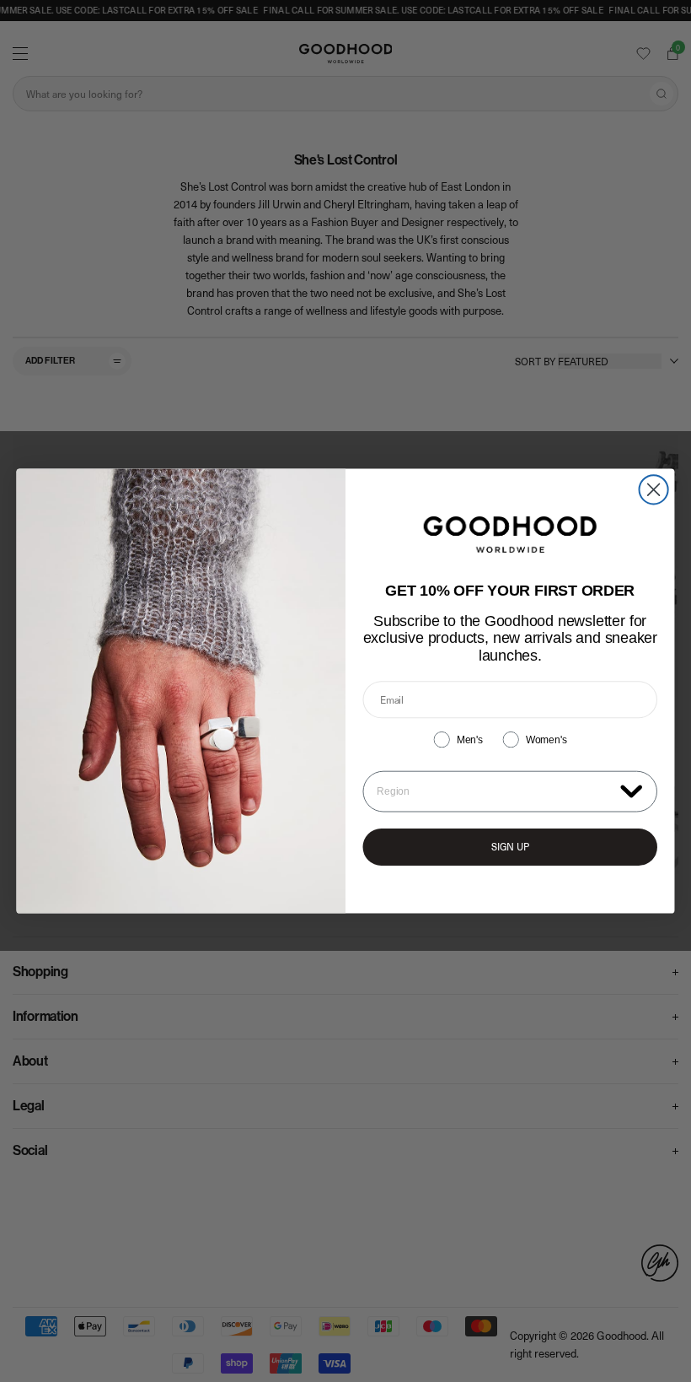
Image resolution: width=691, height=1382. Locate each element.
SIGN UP (510, 847)
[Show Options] (631, 790)
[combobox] (495, 792)
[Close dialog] (654, 489)
